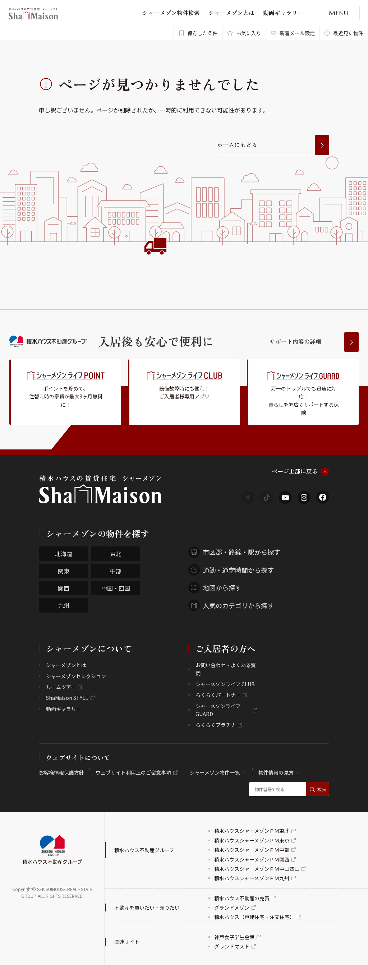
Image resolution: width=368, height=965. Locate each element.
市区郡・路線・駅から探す (241, 552)
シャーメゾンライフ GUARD (218, 709)
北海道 (63, 553)
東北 (115, 553)
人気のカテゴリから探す (238, 605)
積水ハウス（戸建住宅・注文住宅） (254, 916)
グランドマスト (231, 946)
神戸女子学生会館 (234, 937)
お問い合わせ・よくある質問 (226, 669)
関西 (63, 588)
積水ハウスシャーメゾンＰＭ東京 (251, 840)
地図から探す (222, 587)
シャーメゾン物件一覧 (215, 772)
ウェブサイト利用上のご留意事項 (133, 772)
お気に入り (248, 33)
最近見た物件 (348, 33)
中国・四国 (115, 588)
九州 (63, 605)
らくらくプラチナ (216, 724)
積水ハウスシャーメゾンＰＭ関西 (251, 859)
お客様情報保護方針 (61, 772)
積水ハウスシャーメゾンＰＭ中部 (251, 849)
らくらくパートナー (218, 694)
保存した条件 (203, 33)
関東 (63, 571)
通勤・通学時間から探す (238, 569)
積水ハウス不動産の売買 (242, 898)
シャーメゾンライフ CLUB (225, 684)
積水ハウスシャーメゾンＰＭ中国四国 (256, 868)
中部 (115, 571)
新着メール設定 (297, 33)
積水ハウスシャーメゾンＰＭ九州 (251, 878)
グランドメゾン (231, 907)
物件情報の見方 (276, 772)
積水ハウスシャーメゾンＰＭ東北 (251, 830)
